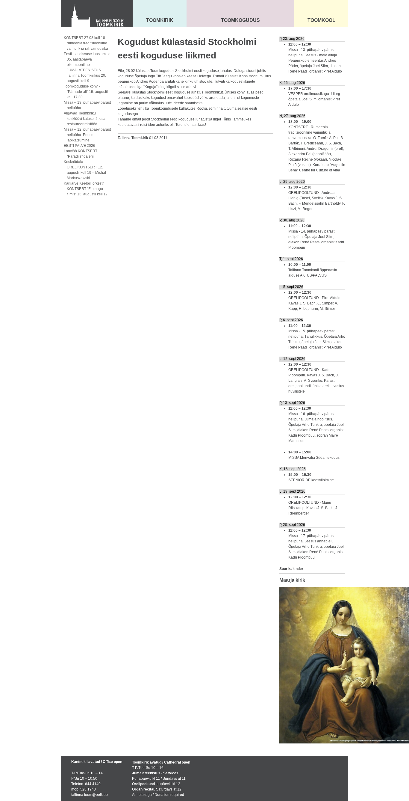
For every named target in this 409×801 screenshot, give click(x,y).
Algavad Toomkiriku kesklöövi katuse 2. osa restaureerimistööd (84, 118)
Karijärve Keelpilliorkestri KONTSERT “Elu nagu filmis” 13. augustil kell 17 (86, 188)
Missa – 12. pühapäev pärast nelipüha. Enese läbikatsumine (87, 134)
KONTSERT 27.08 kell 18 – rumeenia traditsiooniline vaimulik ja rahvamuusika (86, 43)
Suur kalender (291, 569)
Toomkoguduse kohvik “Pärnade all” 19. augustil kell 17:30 (86, 91)
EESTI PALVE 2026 (79, 146)
